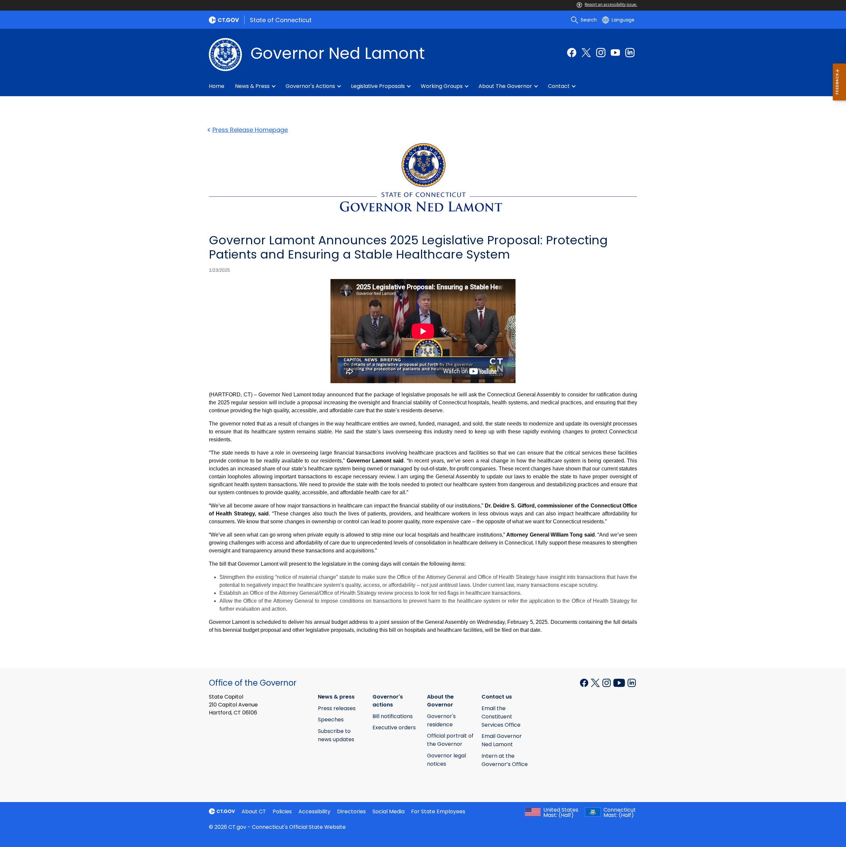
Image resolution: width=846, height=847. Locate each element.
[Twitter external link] (586, 52)
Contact (559, 86)
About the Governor (505, 86)
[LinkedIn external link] (629, 52)
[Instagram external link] (600, 52)
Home (216, 86)
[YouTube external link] (615, 52)
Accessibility (314, 811)
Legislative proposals (378, 86)
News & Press (252, 86)
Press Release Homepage (250, 130)
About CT (254, 811)
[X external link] (596, 682)
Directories (351, 811)
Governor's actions (310, 86)
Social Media (388, 811)
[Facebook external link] (571, 52)
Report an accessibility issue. (611, 4)
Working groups (442, 86)
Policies (282, 811)
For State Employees (438, 811)
